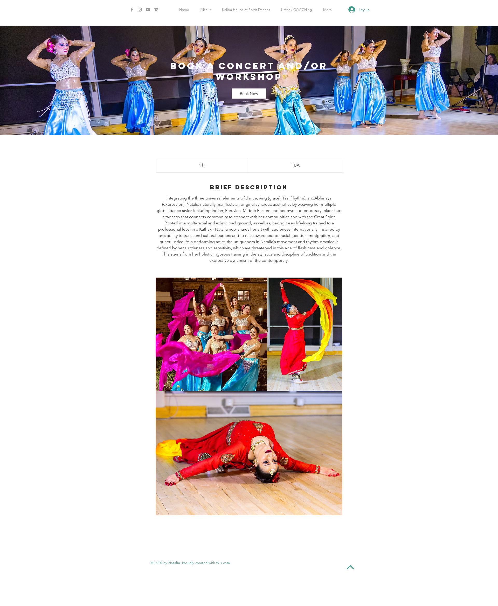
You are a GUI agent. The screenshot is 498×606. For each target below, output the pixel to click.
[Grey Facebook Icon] (131, 9)
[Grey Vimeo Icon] (155, 9)
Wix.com (223, 563)
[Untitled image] (211, 334)
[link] (249, 93)
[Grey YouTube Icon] (147, 9)
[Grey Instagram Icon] (139, 9)
